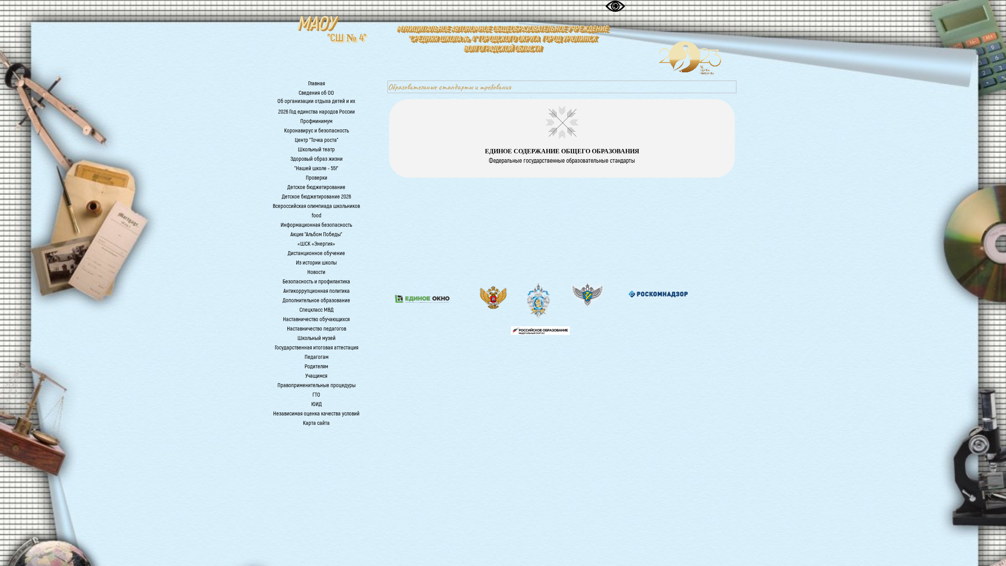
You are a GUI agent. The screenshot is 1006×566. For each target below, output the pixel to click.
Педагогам (317, 357)
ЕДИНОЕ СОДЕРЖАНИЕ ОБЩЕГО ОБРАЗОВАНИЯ (562, 151)
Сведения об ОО (316, 93)
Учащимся (316, 376)
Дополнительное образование (316, 300)
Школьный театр (316, 149)
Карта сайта (316, 423)
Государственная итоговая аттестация (316, 347)
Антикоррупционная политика (316, 291)
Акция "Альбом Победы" (316, 234)
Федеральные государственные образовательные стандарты (562, 161)
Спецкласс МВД (316, 310)
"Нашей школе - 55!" (316, 168)
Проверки (316, 178)
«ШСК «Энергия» (316, 244)
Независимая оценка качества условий (316, 413)
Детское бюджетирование (316, 187)
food (316, 215)
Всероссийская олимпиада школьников (316, 206)
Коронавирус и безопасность (316, 130)
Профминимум (316, 121)
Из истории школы (316, 262)
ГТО (316, 395)
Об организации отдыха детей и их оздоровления (316, 104)
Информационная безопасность (316, 225)
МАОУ (315, 23)
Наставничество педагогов (316, 329)
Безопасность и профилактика (316, 281)
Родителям (316, 366)
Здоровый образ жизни (316, 159)
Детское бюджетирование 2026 (316, 196)
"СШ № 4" (346, 37)
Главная (316, 83)
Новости (316, 272)
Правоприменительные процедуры (316, 385)
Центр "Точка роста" (316, 140)
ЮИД (316, 404)
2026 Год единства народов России (316, 112)
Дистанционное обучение (316, 253)
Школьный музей (316, 338)
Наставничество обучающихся (316, 319)
